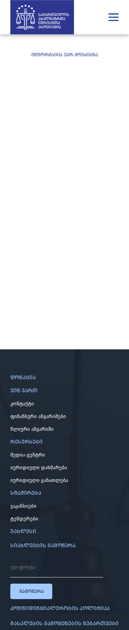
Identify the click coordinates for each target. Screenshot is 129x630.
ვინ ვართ (23, 390)
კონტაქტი (22, 404)
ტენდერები (24, 519)
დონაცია (23, 377)
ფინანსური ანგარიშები (38, 416)
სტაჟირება (25, 493)
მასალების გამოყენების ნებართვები (64, 623)
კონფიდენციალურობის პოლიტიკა (60, 608)
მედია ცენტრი (27, 455)
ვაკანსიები (23, 506)
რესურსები (26, 441)
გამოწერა (31, 591)
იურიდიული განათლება (39, 480)
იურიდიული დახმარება (38, 468)
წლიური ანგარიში (32, 429)
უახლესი (23, 531)
